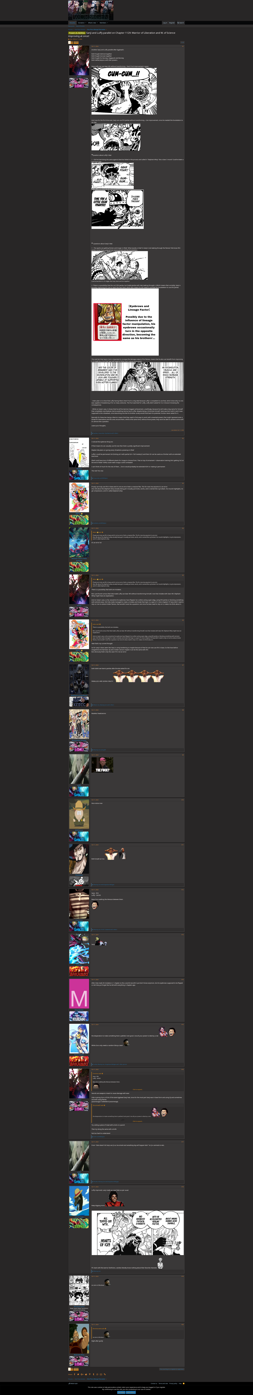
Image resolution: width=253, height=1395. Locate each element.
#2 (183, 438)
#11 (183, 845)
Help (180, 1383)
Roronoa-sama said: (98, 1328)
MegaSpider (79, 1010)
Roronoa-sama (79, 1307)
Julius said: (96, 624)
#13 (183, 935)
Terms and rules (163, 1383)
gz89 (79, 785)
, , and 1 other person (110, 1064)
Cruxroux (79, 920)
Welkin (79, 469)
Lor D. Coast (79, 1217)
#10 (183, 800)
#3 (183, 483)
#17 (183, 1142)
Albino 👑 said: (97, 532)
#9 (183, 755)
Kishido (79, 965)
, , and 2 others (104, 705)
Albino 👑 (79, 513)
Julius (71, 39)
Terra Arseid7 (79, 1055)
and (101, 478)
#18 (183, 1187)
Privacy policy (173, 1383)
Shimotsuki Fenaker (79, 740)
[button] (86, 23)
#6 (183, 620)
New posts (71, 26)
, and (106, 1181)
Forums (72, 23)
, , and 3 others (105, 929)
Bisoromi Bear (79, 1355)
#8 (183, 710)
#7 (183, 665)
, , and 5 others (106, 433)
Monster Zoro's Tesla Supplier (79, 559)
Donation (81, 23)
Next (75, 42)
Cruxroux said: (97, 1073)
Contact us (154, 1383)
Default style (73, 1383)
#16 (183, 1069)
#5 (183, 575)
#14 (183, 979)
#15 (183, 1024)
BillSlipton (79, 830)
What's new (92, 23)
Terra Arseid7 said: (98, 1105)
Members (103, 23)
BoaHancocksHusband (79, 695)
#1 (183, 46)
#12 (183, 890)
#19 (183, 1276)
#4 (183, 528)
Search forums (80, 26)
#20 (183, 1324)
